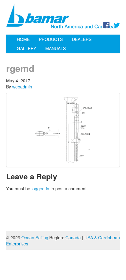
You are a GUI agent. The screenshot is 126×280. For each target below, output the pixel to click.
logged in (40, 188)
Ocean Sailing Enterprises (27, 240)
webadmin (22, 87)
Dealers (81, 39)
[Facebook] (106, 24)
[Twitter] (117, 24)
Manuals (55, 48)
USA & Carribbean (102, 237)
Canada (73, 237)
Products (51, 39)
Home (23, 39)
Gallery (26, 48)
